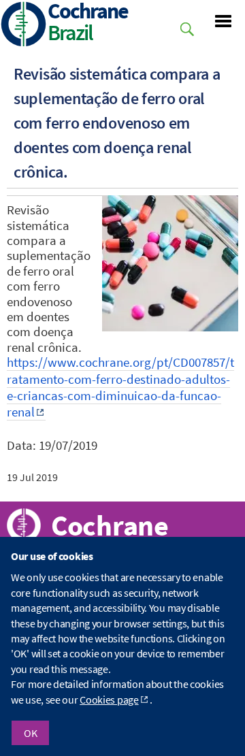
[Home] (24, 25)
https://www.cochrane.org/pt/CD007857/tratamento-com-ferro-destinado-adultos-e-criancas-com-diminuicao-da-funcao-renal (120, 387)
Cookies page (109, 699)
